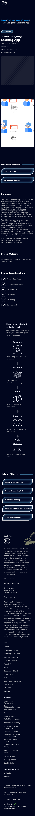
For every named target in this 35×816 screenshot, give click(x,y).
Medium (7, 776)
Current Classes (11, 660)
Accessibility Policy (12, 723)
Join (6, 681)
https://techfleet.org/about (16, 637)
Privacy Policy (10, 759)
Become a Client (11, 671)
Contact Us (9, 674)
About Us (8, 664)
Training (10, 20)
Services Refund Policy (11, 740)
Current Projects (22, 20)
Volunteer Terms (11, 732)
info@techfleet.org (12, 583)
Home (3, 20)
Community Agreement (9, 702)
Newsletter (8, 688)
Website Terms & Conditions (11, 727)
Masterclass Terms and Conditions (12, 736)
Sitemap (7, 691)
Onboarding (9, 678)
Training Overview (11, 650)
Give (6, 667)
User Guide (8, 684)
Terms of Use (9, 756)
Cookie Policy (9, 763)
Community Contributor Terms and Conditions (12, 708)
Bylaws (7, 713)
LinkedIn (7, 773)
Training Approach (12, 654)
